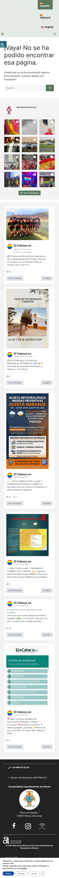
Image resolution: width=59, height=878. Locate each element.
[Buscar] (50, 88)
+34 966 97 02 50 (20, 767)
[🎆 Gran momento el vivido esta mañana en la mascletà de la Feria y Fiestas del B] (29, 127)
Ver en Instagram (31, 193)
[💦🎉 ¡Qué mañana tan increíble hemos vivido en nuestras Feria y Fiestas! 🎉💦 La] (12, 127)
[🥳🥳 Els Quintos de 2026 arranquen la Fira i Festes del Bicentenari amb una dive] (29, 144)
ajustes (24, 868)
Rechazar (21, 873)
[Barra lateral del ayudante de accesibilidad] (3, 44)
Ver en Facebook (14, 278)
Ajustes (34, 873)
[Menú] (55, 34)
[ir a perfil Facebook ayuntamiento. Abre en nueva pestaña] (14, 825)
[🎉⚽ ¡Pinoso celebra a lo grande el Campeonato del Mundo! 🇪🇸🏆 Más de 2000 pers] (29, 162)
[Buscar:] (25, 87)
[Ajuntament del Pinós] (2, 34)
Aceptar (8, 873)
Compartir (47, 278)
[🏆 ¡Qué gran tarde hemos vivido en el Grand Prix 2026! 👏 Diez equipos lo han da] (47, 144)
